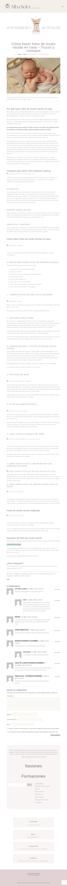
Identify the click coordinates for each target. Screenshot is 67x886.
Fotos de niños (39, 794)
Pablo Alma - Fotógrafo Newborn (28, 676)
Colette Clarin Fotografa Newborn (29, 663)
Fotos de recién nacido (14, 545)
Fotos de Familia (39, 791)
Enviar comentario (55, 735)
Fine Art (37, 789)
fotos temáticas (21, 630)
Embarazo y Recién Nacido (38, 54)
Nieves (17, 617)
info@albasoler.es (33, 837)
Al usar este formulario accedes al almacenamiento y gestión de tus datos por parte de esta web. (33, 732)
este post (19, 568)
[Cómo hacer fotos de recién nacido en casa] (21, 174)
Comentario (10, 696)
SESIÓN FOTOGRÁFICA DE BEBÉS (26, 641)
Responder (57, 589)
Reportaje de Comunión (41, 800)
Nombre (9, 714)
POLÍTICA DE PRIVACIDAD (33, 873)
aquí (18, 552)
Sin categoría (38, 802)
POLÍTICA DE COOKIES (33, 875)
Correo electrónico (12, 719)
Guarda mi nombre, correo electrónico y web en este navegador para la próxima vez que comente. (34, 728)
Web (8, 724)
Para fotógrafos (39, 797)
